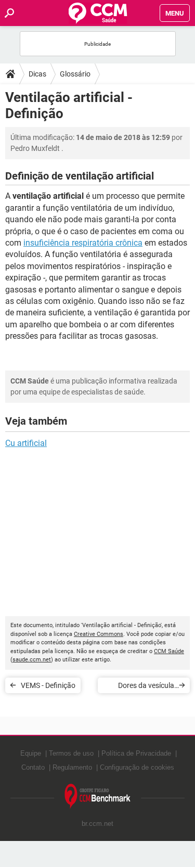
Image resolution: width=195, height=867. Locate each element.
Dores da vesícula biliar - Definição (146, 687)
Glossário (75, 74)
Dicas (37, 74)
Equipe (30, 753)
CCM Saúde (169, 651)
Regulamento (72, 767)
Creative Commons (98, 634)
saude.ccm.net (31, 659)
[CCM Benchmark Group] (97, 796)
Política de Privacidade (136, 753)
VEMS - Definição (48, 685)
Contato (33, 767)
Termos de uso (71, 753)
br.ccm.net (97, 823)
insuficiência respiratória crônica (82, 243)
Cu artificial (26, 443)
